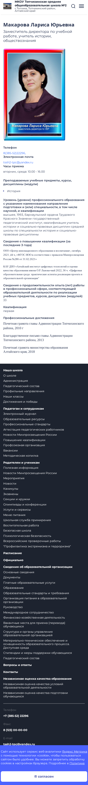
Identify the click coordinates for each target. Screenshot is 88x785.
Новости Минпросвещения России (30, 435)
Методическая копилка (20, 455)
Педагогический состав (21, 386)
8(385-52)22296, (14, 153)
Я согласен (44, 776)
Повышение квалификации (24, 440)
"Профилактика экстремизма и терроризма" (37, 546)
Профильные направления (23, 391)
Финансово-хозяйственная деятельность (34, 617)
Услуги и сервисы (17, 509)
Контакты (10, 672)
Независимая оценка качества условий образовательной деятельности (33, 686)
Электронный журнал (19, 414)
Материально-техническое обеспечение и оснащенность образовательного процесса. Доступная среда (36, 644)
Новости (9, 483)
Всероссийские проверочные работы (32, 541)
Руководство (13, 607)
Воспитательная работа (21, 525)
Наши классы (13, 396)
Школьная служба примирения (27, 520)
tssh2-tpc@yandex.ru (18, 162)
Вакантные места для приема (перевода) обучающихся (34, 624)
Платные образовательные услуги (29, 582)
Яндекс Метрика (74, 751)
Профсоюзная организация (24, 445)
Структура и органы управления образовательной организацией (28, 633)
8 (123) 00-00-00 (15, 730)
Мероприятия (13, 478)
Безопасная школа (17, 530)
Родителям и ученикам (21, 462)
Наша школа (13, 370)
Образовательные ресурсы (24, 419)
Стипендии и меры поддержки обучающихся (37, 653)
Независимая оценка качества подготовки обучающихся (35, 694)
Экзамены (10, 494)
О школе (9, 375)
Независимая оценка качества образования (37, 679)
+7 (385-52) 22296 (15, 716)
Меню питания (14, 515)
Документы (11, 577)
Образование (13, 588)
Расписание (12, 553)
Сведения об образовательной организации (37, 567)
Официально (13, 560)
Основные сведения (18, 572)
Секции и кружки (16, 499)
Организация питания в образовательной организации (35, 600)
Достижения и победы (20, 401)
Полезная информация (20, 468)
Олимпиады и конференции (24, 504)
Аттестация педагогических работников (33, 429)
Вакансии (10, 450)
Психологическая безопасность (27, 536)
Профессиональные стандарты (26, 424)
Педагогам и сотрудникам (23, 408)
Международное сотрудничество (28, 612)
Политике (77, 763)
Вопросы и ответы (17, 665)
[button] (73, 6)
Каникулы (10, 488)
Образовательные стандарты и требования (36, 593)
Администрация (15, 381)
